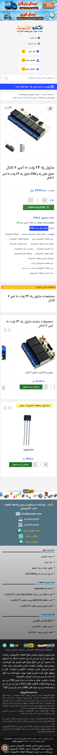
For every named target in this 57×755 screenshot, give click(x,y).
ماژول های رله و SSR (47, 97)
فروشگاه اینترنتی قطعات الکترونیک (40, 258)
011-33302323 (31, 525)
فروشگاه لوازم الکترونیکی (23, 253)
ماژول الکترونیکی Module (30, 94)
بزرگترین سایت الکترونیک (23, 248)
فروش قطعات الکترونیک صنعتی (33, 234)
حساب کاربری (46, 556)
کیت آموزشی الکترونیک (44, 248)
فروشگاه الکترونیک (12, 234)
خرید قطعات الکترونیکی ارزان (42, 239)
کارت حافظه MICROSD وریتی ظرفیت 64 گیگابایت (31, 600)
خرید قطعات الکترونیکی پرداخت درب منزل (37, 268)
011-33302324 (31, 519)
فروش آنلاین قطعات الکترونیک (41, 243)
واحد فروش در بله (31, 531)
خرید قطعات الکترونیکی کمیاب (42, 263)
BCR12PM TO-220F (43, 588)
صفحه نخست (47, 94)
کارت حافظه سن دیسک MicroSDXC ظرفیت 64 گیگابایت (28, 594)
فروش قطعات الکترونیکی (44, 253)
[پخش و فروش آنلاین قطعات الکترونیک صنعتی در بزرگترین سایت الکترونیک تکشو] (28, 5)
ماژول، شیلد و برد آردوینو (42, 568)
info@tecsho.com (31, 514)
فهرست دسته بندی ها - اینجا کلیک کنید (32, 87)
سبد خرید (48, 562)
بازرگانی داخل (31, 536)
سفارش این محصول (36, 207)
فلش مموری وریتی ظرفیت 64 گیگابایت (36, 606)
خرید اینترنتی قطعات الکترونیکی (41, 273)
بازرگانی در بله (31, 542)
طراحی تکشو (17, 741)
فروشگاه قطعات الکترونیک (19, 239)
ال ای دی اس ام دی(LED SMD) (38, 574)
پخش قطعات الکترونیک (18, 243)
